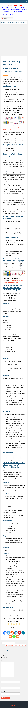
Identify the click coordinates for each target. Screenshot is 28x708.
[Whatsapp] (14, 636)
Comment (3, 660)
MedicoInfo (14, 5)
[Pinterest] (19, 633)
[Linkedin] (16, 633)
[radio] (8, 624)
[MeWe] (23, 633)
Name (2, 680)
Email (2, 685)
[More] (17, 636)
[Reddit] (12, 633)
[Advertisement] (14, 40)
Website (3, 691)
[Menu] (2, 1)
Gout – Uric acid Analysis (9, 643)
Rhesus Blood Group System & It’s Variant (15, 645)
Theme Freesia (14, 705)
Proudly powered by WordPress (8, 703)
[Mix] (10, 636)
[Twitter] (8, 633)
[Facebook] (5, 633)
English (5, 18)
